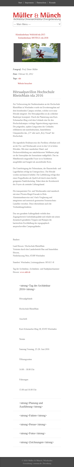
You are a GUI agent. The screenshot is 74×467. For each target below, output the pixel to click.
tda (19, 78)
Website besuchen (25, 83)
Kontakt (52, 3)
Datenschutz (41, 3)
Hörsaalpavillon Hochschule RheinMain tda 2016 (33, 94)
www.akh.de (25, 272)
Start (20, 3)
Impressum (29, 3)
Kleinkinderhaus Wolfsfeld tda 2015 (30, 34)
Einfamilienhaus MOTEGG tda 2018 (33, 38)
